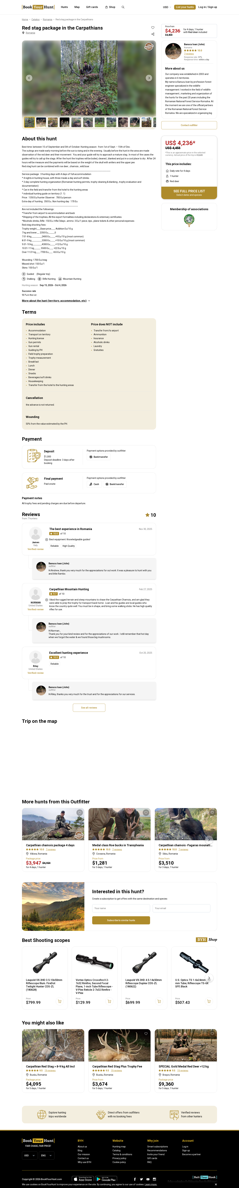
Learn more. (151, 1184)
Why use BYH (84, 1162)
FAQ (149, 1162)
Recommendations (157, 1150)
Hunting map (119, 1146)
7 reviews (189, 53)
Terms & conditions (122, 1154)
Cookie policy (119, 1162)
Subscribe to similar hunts (121, 920)
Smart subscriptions (157, 1146)
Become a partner (191, 1154)
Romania (30, 33)
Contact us (83, 1158)
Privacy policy (119, 1158)
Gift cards (152, 1158)
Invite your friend (156, 1154)
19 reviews (50, 1070)
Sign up (212, 7)
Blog (80, 1150)
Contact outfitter (189, 125)
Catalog (116, 1150)
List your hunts (185, 7)
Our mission (84, 1154)
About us (82, 1146)
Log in (202, 7)
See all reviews (89, 707)
